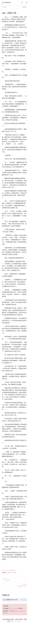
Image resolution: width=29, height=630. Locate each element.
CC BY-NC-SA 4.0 (13, 608)
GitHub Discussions (15, 621)
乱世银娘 (16, 611)
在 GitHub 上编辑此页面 (10, 570)
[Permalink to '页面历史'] (0, 595)
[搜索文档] (22, 2)
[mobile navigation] (26, 2)
